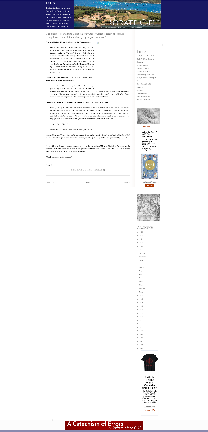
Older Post (126, 182)
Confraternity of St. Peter (145, 74)
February (142, 288)
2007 (141, 341)
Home (88, 182)
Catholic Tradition (143, 68)
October (142, 260)
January (141, 292)
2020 (141, 295)
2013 (141, 320)
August (141, 267)
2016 (141, 310)
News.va (140, 87)
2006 (141, 345)
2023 (141, 242)
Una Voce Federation (144, 96)
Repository (141, 90)
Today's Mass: (148, 56)
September (142, 264)
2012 (141, 324)
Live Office (141, 84)
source (57, 157)
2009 (141, 334)
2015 (141, 313)
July (140, 271)
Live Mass (140, 81)
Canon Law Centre (143, 65)
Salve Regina (141, 93)
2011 (141, 327)
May (140, 278)
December (142, 253)
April (141, 281)
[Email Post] (103, 170)
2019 (141, 299)
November (142, 257)
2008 (141, 338)
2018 (141, 302)
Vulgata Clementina (143, 99)
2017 (141, 306)
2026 (141, 232)
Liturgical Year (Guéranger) (146, 78)
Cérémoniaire (141, 71)
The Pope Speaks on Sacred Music (58, 8)
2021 (141, 250)
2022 (141, 246)
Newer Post (50, 182)
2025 (141, 235)
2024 (141, 239)
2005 (141, 348)
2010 (141, 331)
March (141, 285)
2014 (141, 317)
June (140, 274)
